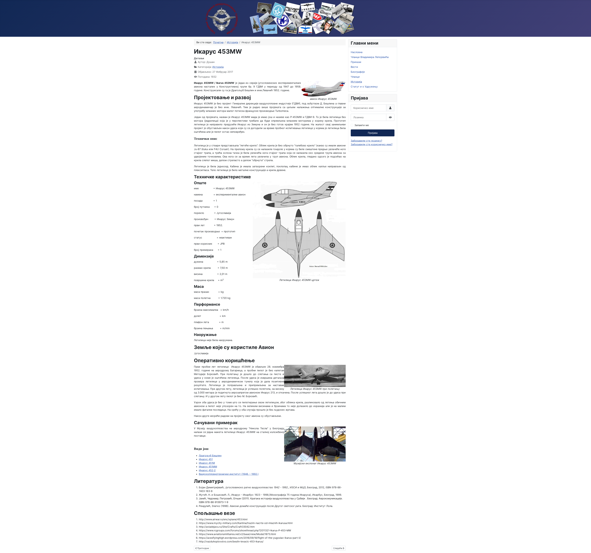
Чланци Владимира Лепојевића (370, 57)
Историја (218, 66)
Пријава (373, 132)
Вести (354, 66)
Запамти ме (361, 125)
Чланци (355, 76)
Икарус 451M (207, 462)
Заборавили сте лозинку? (366, 140)
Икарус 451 (206, 459)
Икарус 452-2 (207, 470)
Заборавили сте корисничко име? (371, 144)
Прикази (356, 61)
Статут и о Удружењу (364, 86)
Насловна (356, 52)
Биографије (358, 71)
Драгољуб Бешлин (210, 455)
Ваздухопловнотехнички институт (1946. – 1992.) (229, 474)
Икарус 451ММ (208, 466)
